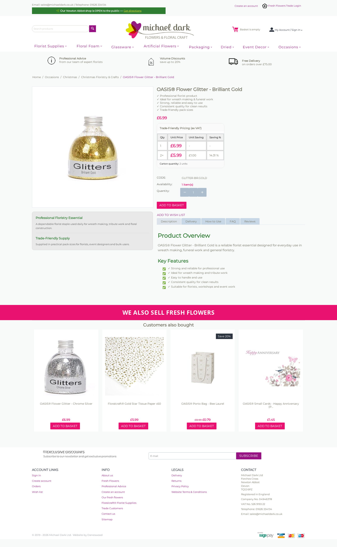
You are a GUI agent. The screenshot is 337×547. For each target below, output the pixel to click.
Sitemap (107, 519)
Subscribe (248, 456)
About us (107, 475)
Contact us (108, 513)
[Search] (92, 28)
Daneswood (95, 534)
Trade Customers (112, 508)
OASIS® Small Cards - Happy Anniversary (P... (271, 405)
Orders (36, 486)
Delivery (176, 475)
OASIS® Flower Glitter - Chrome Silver (66, 403)
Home (36, 77)
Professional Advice (114, 486)
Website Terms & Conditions (189, 491)
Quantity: (163, 191)
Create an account (246, 5)
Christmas (70, 77)
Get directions (132, 10)
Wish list (37, 491)
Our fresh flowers (112, 497)
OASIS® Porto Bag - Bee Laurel (202, 403)
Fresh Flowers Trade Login (284, 5)
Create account (41, 480)
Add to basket (171, 205)
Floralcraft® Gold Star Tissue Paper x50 (134, 403)
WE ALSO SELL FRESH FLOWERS (168, 312)
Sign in (36, 475)
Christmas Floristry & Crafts (100, 77)
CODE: (161, 177)
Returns (176, 480)
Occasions (52, 77)
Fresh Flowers (110, 480)
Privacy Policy (180, 486)
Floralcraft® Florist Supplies (119, 502)
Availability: (164, 184)
